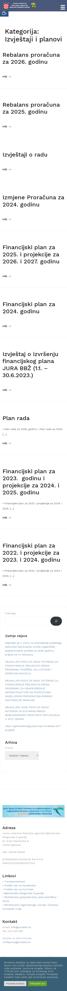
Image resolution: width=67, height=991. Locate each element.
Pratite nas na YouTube (18, 889)
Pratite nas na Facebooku (20, 885)
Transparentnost (14, 881)
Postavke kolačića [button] (15, 983)
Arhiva (9, 747)
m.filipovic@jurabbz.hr (16, 942)
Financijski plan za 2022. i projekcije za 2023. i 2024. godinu (31, 552)
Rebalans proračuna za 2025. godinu (31, 108)
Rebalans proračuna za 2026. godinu (31, 58)
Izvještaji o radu (24, 154)
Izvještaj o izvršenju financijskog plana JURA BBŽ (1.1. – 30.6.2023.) (30, 365)
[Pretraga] (56, 621)
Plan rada (16, 418)
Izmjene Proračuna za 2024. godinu (33, 201)
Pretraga (10, 613)
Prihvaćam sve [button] (37, 983)
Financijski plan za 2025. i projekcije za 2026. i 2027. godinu (31, 254)
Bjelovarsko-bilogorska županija (24, 893)
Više (6, 76)
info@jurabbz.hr (21, 927)
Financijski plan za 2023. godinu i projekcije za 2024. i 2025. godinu (30, 482)
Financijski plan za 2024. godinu (28, 308)
